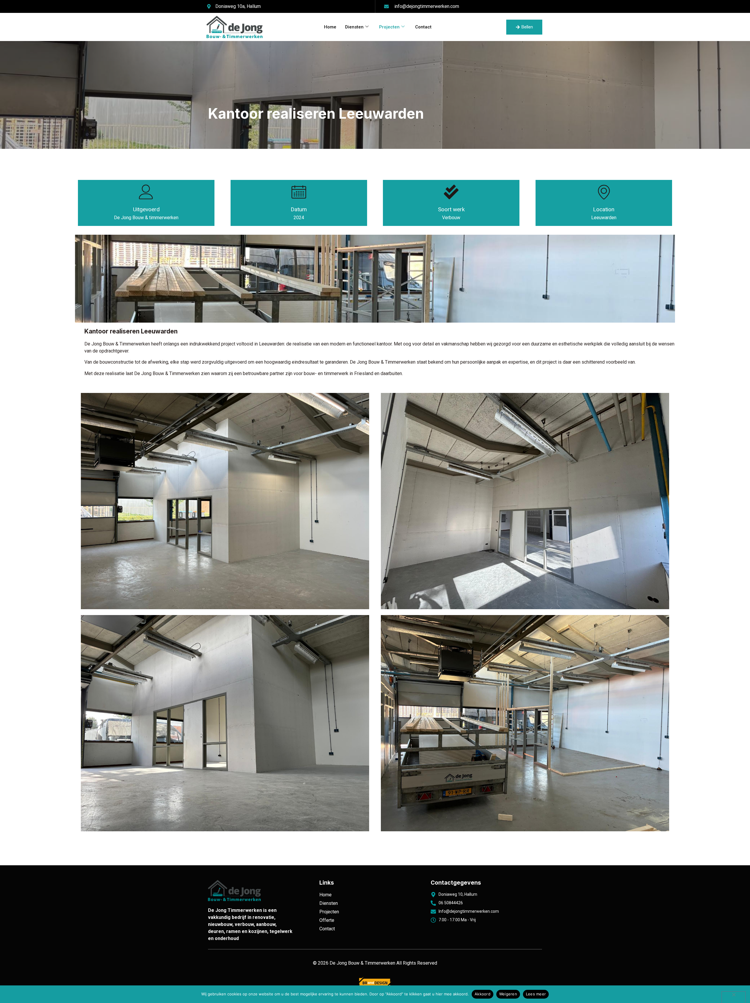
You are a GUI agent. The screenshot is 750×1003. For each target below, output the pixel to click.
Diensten (354, 27)
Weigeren (508, 994)
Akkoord (482, 994)
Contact (423, 27)
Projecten (389, 27)
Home (330, 27)
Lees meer (536, 994)
